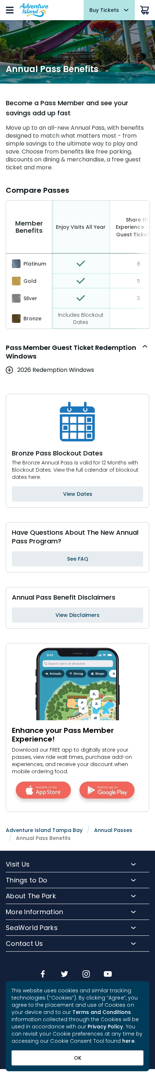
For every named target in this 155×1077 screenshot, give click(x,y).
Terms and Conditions (101, 1012)
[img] (43, 975)
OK (77, 1058)
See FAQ (77, 558)
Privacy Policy (105, 1026)
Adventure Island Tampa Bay (44, 830)
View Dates (77, 494)
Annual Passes (113, 830)
